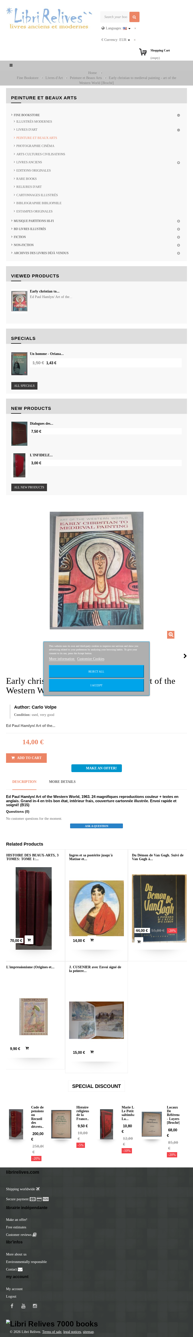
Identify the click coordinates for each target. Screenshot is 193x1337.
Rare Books (26, 179)
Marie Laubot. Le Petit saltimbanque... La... (133, 1113)
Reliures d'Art (29, 187)
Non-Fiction (24, 245)
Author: (22, 707)
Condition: (22, 715)
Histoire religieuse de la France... (83, 1113)
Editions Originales (33, 170)
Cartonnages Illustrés (37, 195)
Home (92, 73)
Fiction (20, 237)
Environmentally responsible (26, 1262)
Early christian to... (45, 291)
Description (24, 782)
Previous (7, 655)
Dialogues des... (41, 423)
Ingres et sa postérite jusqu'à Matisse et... (91, 857)
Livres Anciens (29, 162)
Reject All (96, 671)
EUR (114, 40)
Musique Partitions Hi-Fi (34, 221)
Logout (11, 1296)
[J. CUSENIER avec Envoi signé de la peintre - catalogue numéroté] (96, 1020)
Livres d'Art (26, 129)
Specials (23, 338)
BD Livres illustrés (30, 229)
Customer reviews (19, 1235)
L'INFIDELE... (41, 455)
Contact (12, 1269)
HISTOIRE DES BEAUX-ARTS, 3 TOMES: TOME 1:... (32, 857)
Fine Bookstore (27, 115)
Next (185, 655)
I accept (96, 685)
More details (62, 782)
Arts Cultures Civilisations (40, 154)
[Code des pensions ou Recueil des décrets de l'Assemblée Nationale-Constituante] (16, 1124)
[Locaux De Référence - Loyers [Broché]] (152, 1124)
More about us (16, 1254)
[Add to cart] (29, 939)
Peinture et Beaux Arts (36, 138)
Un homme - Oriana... (47, 354)
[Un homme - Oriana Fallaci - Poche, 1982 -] (19, 364)
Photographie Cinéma (35, 146)
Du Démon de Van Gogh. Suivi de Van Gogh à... (157, 857)
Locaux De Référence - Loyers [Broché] (174, 1115)
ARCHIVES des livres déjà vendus (41, 253)
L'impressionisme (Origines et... (30, 967)
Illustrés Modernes (34, 121)
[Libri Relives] (49, 18)
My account (14, 1289)
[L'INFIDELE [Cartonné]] (19, 465)
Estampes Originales (34, 211)
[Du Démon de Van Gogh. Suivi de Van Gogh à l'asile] (159, 908)
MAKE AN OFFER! (101, 768)
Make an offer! (16, 1220)
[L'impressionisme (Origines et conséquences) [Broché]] (33, 1017)
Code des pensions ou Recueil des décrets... (38, 1117)
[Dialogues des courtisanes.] (19, 434)
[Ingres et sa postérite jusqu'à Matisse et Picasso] (96, 908)
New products (31, 408)
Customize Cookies (90, 658)
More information (62, 658)
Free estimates (16, 1227)
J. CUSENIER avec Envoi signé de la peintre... (95, 969)
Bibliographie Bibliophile (39, 203)
